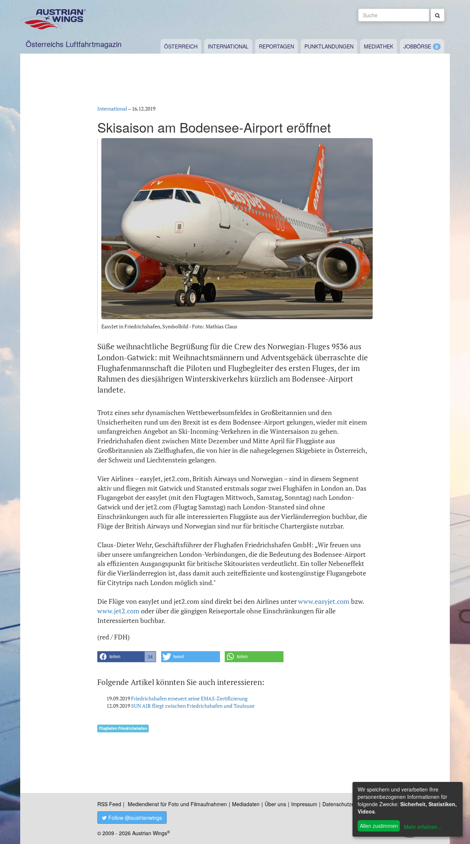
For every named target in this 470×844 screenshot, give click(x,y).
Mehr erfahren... (423, 826)
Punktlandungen (329, 46)
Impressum (304, 804)
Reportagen (276, 46)
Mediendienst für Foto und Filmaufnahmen (177, 804)
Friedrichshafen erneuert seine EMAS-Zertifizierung (189, 698)
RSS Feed (109, 804)
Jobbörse (417, 46)
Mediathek (378, 46)
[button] (126, 656)
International (228, 46)
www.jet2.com (118, 610)
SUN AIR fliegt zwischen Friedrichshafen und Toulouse (192, 705)
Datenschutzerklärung (347, 804)
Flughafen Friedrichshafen (123, 728)
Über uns (275, 804)
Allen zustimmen (379, 825)
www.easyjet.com (324, 601)
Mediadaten (246, 804)
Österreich (181, 46)
